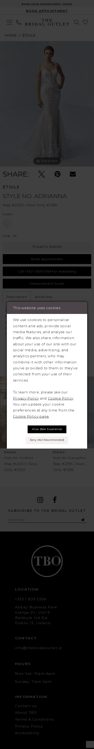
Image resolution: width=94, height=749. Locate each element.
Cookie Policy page (31, 416)
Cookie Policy (60, 398)
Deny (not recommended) (47, 440)
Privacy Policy (26, 398)
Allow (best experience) (47, 429)
